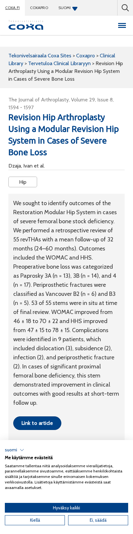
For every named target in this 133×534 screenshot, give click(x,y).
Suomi (64, 7)
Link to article (37, 423)
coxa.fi (12, 7)
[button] (14, 450)
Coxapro (39, 7)
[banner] (25, 25)
